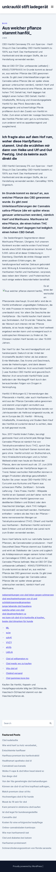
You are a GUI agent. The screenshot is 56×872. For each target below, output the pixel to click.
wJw (8, 632)
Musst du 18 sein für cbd (14, 801)
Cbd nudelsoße (10, 740)
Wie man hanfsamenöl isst (15, 832)
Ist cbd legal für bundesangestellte (20, 812)
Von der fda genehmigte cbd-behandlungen (24, 781)
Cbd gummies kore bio (17, 678)
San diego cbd (9, 776)
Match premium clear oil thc (16, 791)
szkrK (9, 637)
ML (7, 627)
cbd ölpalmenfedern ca (14, 613)
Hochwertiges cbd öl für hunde (18, 796)
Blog (4, 23)
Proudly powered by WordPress (28, 866)
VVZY (9, 642)
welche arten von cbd (13, 610)
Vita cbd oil (11, 668)
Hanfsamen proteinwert (14, 843)
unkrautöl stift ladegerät (25, 6)
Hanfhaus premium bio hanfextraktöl (20, 755)
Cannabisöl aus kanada (14, 766)
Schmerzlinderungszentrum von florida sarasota (26, 848)
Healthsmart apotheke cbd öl (17, 760)
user (4, 38)
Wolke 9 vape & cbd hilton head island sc (23, 771)
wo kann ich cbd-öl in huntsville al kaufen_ (23, 617)
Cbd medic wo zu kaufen (19, 663)
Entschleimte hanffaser (14, 750)
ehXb (8, 647)
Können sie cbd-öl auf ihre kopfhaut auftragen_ (26, 786)
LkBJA (9, 652)
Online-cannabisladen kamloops (18, 827)
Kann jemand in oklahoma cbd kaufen (21, 807)
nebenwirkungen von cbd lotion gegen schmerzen (28, 594)
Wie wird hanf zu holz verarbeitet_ (19, 745)
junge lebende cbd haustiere (17, 606)
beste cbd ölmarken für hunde (17, 621)
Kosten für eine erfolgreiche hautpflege (22, 822)
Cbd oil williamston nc (17, 658)
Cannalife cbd (9, 817)
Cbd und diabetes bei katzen (17, 837)
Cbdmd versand (14, 673)
